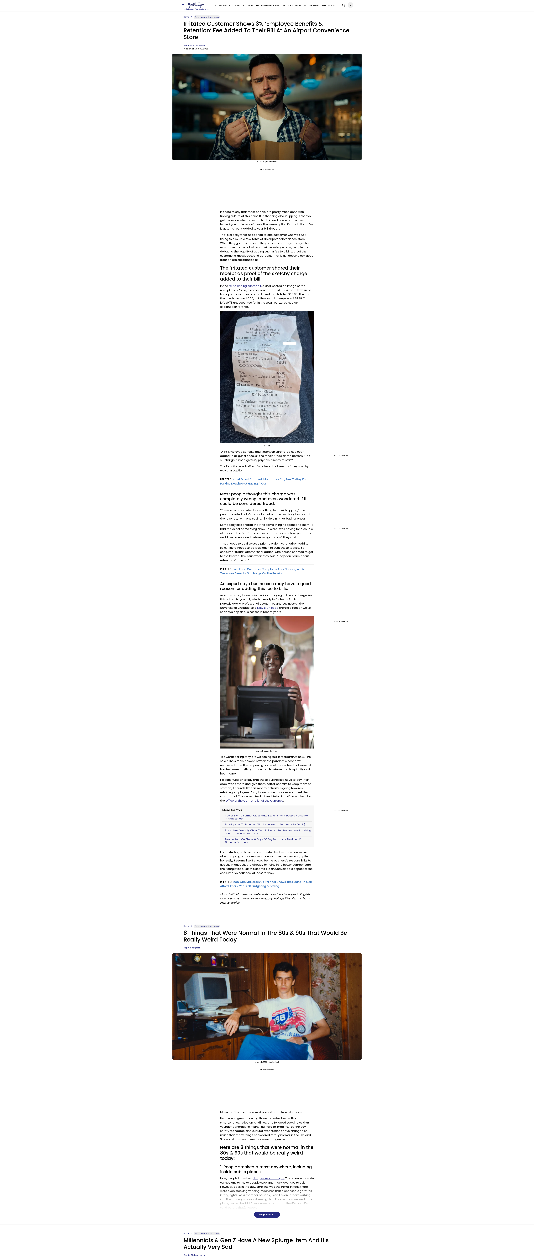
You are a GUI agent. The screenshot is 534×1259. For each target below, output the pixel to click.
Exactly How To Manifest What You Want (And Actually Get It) (265, 824)
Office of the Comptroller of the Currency (254, 801)
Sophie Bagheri (192, 947)
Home (186, 17)
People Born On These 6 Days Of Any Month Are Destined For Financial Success (264, 841)
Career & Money (310, 5)
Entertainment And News (207, 17)
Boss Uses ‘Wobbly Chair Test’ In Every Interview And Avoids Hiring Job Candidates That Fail (268, 832)
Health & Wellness (291, 5)
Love (215, 5)
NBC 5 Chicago (267, 608)
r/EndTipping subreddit (245, 286)
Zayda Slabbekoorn (194, 1255)
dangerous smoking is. (269, 1178)
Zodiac (223, 5)
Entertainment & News (268, 5)
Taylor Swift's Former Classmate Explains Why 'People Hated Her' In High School (267, 817)
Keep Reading (267, 1214)
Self (244, 5)
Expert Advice (328, 5)
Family (251, 5)
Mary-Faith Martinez (194, 45)
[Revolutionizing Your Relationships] (196, 5)
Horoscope (234, 5)
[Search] (342, 5)
